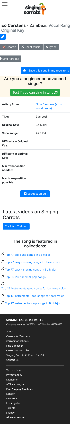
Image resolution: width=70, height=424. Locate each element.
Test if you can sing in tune (33, 92)
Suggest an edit (37, 193)
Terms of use (13, 370)
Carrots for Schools (17, 341)
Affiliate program (16, 384)
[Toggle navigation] (5, 4)
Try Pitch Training (16, 226)
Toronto (10, 407)
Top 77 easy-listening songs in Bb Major (30, 269)
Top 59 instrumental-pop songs (25, 277)
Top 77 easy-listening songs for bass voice (32, 262)
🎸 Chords (9, 47)
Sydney (10, 412)
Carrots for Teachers (18, 336)
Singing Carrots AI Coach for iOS (25, 355)
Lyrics (52, 47)
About (9, 331)
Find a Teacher (14, 345)
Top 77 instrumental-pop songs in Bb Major (33, 303)
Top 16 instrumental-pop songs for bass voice (34, 296)
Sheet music (32, 47)
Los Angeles (13, 403)
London (10, 393)
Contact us (12, 359)
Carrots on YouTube (17, 350)
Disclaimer (12, 379)
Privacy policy (14, 374)
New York (11, 398)
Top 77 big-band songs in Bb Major (27, 254)
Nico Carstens (45, 104)
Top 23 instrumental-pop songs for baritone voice (33, 288)
